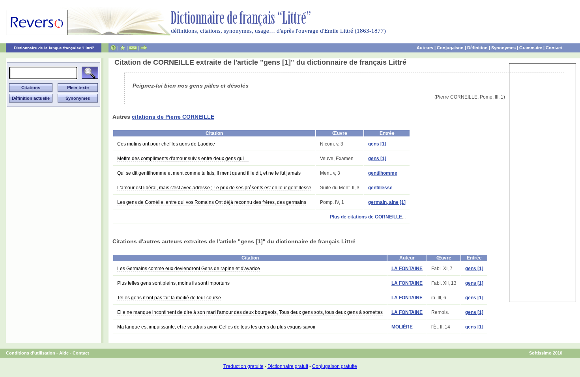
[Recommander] (143, 47)
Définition (477, 47)
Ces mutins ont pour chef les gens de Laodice (166, 144)
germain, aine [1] (387, 202)
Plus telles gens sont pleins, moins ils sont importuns (173, 283)
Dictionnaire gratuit (288, 366)
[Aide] (113, 47)
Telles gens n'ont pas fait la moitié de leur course (169, 297)
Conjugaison (450, 47)
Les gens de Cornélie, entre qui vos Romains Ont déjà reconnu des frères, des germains (211, 202)
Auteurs (425, 47)
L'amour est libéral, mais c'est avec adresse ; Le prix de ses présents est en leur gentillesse (214, 187)
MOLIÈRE (402, 327)
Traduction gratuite (243, 366)
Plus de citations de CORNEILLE (366, 217)
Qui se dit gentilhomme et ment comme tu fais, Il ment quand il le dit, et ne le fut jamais (209, 173)
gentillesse (380, 187)
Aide (64, 353)
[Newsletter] (133, 47)
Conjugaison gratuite (334, 366)
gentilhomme (382, 173)
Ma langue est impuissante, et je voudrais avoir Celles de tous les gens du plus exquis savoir (216, 327)
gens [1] (377, 144)
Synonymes (503, 47)
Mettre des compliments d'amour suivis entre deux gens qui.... (183, 158)
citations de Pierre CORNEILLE (173, 117)
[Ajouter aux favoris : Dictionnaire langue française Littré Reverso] (122, 47)
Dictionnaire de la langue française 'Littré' (54, 48)
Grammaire (530, 47)
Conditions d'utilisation (30, 353)
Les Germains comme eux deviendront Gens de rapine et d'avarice (188, 268)
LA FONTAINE (407, 268)
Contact (554, 47)
